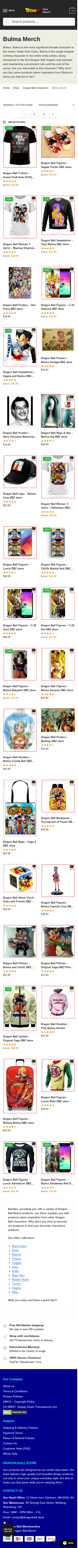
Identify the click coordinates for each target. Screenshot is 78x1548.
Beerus (16, 1254)
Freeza (16, 1258)
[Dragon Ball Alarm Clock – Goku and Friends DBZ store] (20, 878)
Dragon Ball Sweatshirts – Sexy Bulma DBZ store (57, 242)
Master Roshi (20, 1279)
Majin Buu (18, 1275)
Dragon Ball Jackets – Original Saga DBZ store (18, 1038)
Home (6, 88)
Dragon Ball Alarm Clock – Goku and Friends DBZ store (19, 900)
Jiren (15, 1267)
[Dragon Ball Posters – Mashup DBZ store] (58, 720)
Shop (16, 88)
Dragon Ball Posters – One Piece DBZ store (19, 307)
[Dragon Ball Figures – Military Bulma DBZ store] (20, 1086)
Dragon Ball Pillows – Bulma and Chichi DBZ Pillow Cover (17, 965)
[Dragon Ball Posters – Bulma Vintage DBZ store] (58, 340)
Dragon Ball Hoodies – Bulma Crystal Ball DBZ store (17, 759)
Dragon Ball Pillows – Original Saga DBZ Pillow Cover (57, 965)
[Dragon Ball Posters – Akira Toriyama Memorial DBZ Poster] (20, 411)
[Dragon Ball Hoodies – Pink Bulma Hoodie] (58, 1002)
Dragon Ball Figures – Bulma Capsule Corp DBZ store (57, 905)
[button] (71, 11)
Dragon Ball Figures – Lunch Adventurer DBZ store (17, 1182)
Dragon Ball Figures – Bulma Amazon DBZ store (57, 688)
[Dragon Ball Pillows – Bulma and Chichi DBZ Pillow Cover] (20, 941)
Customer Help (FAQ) (16, 1448)
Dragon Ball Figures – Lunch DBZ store (16, 566)
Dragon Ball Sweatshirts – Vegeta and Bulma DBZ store (19, 374)
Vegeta (16, 1288)
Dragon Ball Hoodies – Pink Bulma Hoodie (55, 1026)
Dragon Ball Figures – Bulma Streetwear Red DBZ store (57, 1182)
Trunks (16, 1283)
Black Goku (19, 1246)
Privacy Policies (13, 1396)
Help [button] (70, 1543)
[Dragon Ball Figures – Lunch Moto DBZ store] (58, 1075)
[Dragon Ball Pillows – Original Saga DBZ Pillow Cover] (58, 941)
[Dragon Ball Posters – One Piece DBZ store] (20, 283)
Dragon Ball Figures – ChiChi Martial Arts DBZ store (55, 566)
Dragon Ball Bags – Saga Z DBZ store (19, 843)
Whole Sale (10, 1453)
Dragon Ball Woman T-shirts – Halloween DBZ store (55, 506)
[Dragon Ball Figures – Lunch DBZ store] (20, 542)
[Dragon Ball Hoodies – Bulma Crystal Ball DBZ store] (20, 730)
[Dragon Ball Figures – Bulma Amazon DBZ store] (58, 664)
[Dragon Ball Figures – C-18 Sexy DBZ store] (20, 603)
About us (8, 1386)
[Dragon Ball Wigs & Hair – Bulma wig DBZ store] (58, 411)
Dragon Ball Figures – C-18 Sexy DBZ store (19, 627)
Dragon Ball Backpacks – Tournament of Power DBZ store (57, 820)
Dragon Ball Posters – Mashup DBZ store (54, 739)
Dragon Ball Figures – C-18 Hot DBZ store (57, 627)
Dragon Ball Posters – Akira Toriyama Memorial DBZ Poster (18, 435)
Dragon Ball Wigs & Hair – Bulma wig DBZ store (57, 434)
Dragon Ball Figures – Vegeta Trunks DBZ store (56, 165)
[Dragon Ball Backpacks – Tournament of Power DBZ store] (58, 796)
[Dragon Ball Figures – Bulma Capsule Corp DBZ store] (58, 881)
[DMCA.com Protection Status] (39, 1412)
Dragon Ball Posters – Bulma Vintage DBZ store (56, 360)
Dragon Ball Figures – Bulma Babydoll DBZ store (19, 688)
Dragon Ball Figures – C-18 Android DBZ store (57, 307)
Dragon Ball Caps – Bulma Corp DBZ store (19, 495)
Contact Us (10, 1443)
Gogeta (16, 1262)
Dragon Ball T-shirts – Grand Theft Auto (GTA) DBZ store (17, 175)
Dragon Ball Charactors (35, 88)
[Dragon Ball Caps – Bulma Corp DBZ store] (20, 472)
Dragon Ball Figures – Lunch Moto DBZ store (55, 1099)
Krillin (15, 1271)
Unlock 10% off (8, 1530)
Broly (15, 1250)
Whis (15, 1292)
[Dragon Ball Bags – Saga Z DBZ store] (20, 808)
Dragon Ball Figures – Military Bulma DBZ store (18, 1120)
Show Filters (16, 122)
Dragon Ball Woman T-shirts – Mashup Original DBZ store (18, 246)
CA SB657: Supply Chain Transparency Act (30, 1406)
